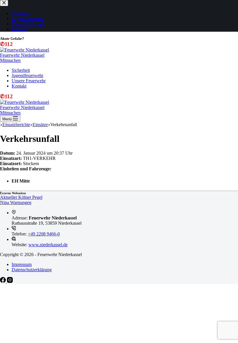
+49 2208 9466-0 (44, 233)
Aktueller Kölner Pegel (21, 197)
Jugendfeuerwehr (27, 75)
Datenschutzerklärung (32, 269)
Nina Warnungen (15, 202)
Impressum (22, 264)
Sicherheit (21, 70)
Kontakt (19, 85)
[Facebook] (3, 281)
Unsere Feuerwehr (29, 80)
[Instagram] (10, 281)
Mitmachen (10, 60)
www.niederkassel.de (48, 244)
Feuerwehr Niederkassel (22, 55)
